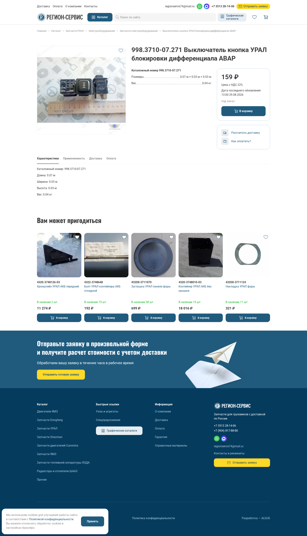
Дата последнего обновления (241, 90)
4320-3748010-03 (190, 282)
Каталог (102, 17)
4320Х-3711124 (236, 282)
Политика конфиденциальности (153, 518)
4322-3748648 (93, 282)
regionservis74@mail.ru (180, 6)
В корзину (246, 111)
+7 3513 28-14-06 (223, 6)
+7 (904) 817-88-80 (226, 430)
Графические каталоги (234, 17)
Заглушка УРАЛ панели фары (151, 286)
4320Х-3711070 (141, 282)
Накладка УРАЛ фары (240, 286)
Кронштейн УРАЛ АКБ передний (58, 286)
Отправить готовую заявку (61, 374)
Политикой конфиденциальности (51, 519)
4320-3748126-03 (48, 282)
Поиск (117, 17)
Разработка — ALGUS (256, 518)
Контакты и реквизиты (229, 453)
